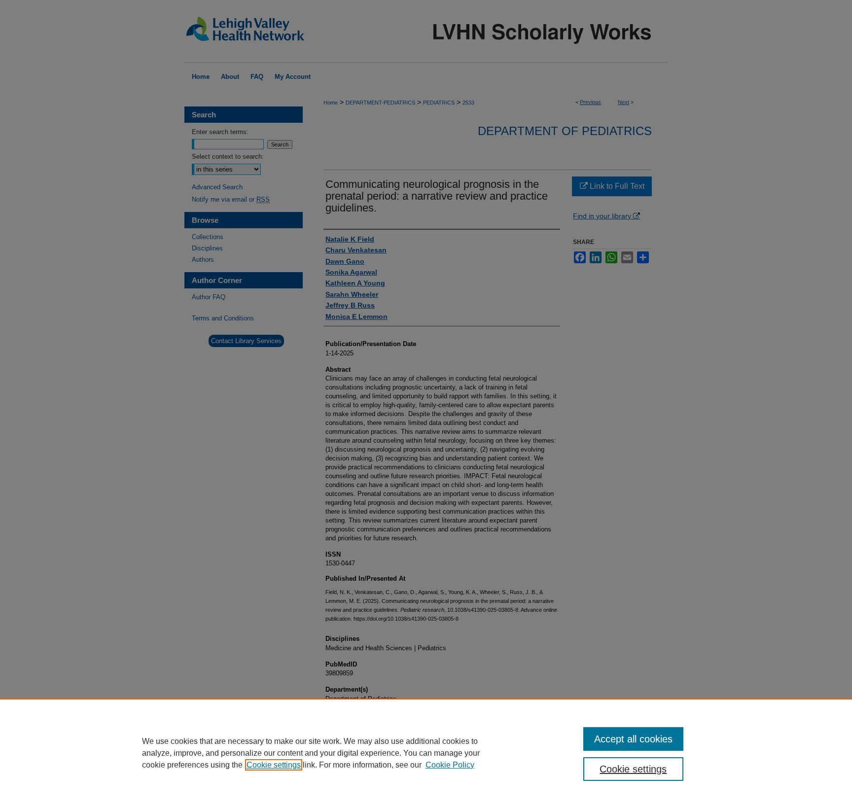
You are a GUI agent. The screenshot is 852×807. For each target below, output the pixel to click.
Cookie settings (274, 765)
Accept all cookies (633, 739)
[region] (426, 753)
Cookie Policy (450, 765)
